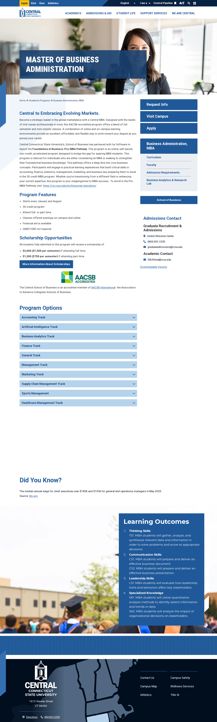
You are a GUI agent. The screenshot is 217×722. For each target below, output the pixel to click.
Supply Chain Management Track (43, 383)
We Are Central (183, 13)
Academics (73, 13)
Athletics (53, 3)
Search (189, 3)
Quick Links (194, 3)
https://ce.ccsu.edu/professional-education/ (69, 185)
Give (42, 3)
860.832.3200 (52, 717)
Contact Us (147, 677)
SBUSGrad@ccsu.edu (159, 259)
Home (23, 100)
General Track (31, 355)
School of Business (169, 200)
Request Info (157, 104)
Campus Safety (180, 677)
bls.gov (33, 496)
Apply (24, 3)
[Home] (31, 12)
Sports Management (35, 393)
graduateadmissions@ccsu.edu (165, 247)
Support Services (153, 13)
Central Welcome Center (160, 236)
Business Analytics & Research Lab (167, 181)
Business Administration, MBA (168, 146)
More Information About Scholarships (46, 264)
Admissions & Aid (99, 13)
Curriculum (154, 157)
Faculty (151, 165)
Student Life (126, 13)
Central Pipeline (163, 3)
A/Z (181, 3)
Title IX (174, 695)
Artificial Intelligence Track (40, 326)
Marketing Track (33, 374)
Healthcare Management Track (42, 402)
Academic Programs (39, 100)
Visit (33, 3)
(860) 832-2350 (156, 241)
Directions (31, 717)
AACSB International (103, 287)
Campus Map (148, 686)
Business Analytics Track (38, 336)
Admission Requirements (163, 172)
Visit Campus (157, 116)
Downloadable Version (153, 266)
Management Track (34, 364)
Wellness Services (182, 686)
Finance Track (31, 345)
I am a (143, 3)
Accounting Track (33, 317)
